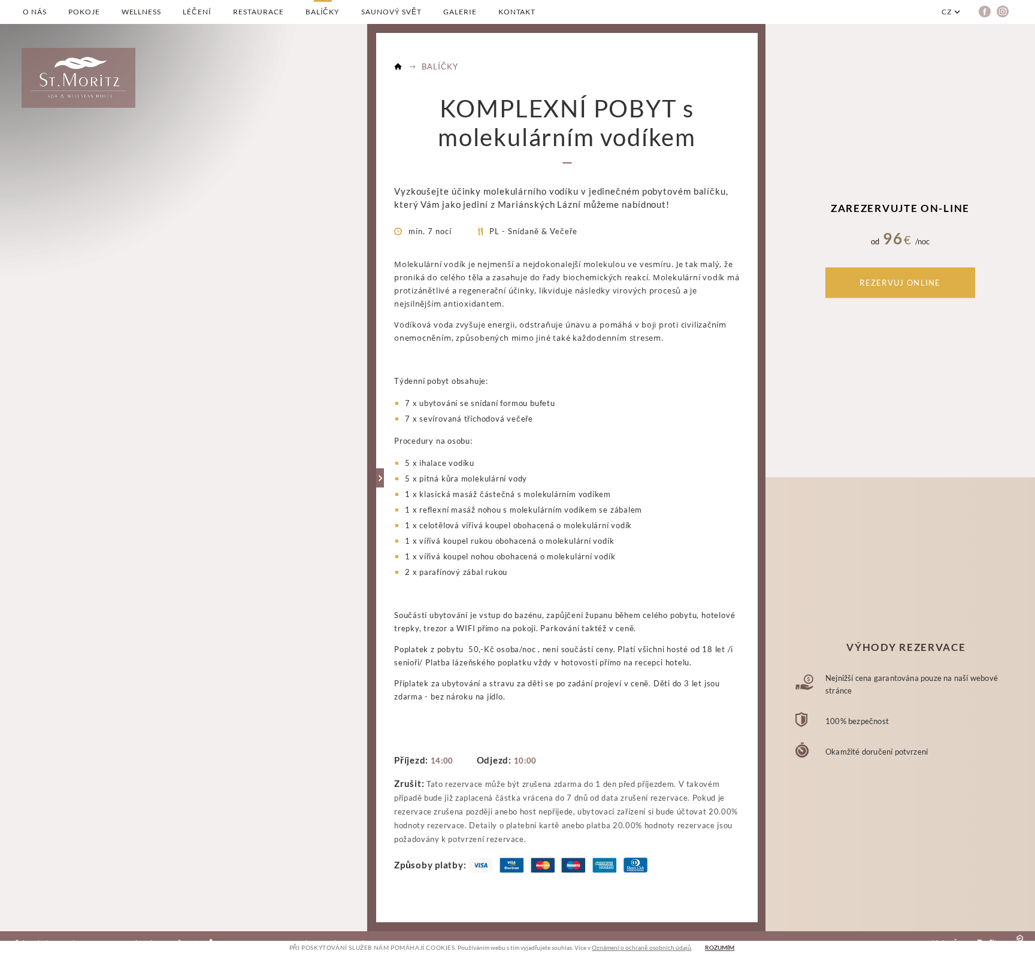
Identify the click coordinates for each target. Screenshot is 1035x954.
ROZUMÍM (719, 947)
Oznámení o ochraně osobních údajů (641, 947)
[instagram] (1003, 15)
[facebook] (985, 15)
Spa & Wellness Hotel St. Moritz (398, 64)
